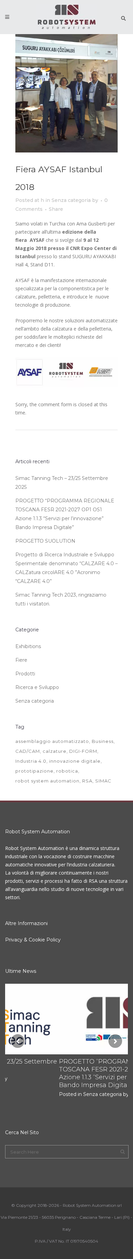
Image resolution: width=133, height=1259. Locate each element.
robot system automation (47, 781)
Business (103, 741)
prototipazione (34, 771)
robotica (67, 771)
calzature (54, 751)
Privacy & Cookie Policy (33, 940)
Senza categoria (71, 200)
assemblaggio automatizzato (52, 741)
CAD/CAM (27, 751)
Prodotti (25, 674)
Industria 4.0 (30, 761)
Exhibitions (28, 646)
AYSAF (22, 280)
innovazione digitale (75, 761)
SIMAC (103, 781)
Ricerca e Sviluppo (37, 687)
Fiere (21, 660)
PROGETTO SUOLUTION (45, 541)
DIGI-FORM (83, 751)
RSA (87, 781)
